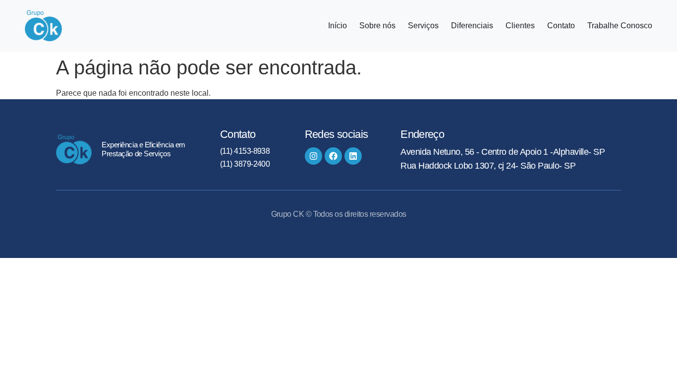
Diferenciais (472, 26)
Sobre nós (377, 26)
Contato (561, 26)
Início (337, 26)
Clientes (520, 26)
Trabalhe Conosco (619, 26)
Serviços (423, 26)
